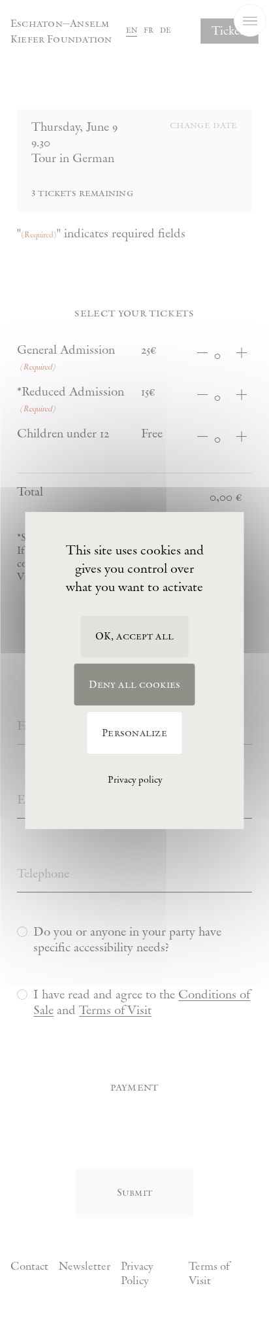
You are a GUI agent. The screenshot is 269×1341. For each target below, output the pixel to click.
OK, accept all (134, 636)
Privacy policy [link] (135, 780)
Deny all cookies (135, 685)
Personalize (134, 733)
